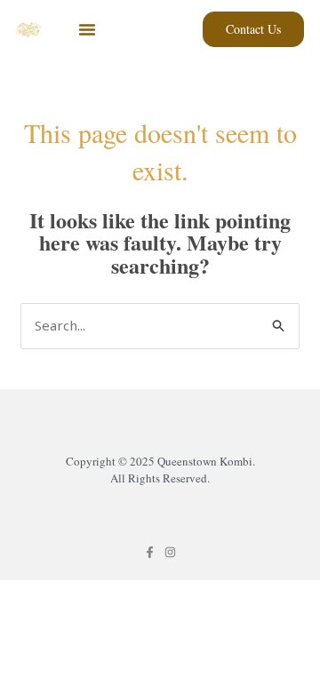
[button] (87, 29)
